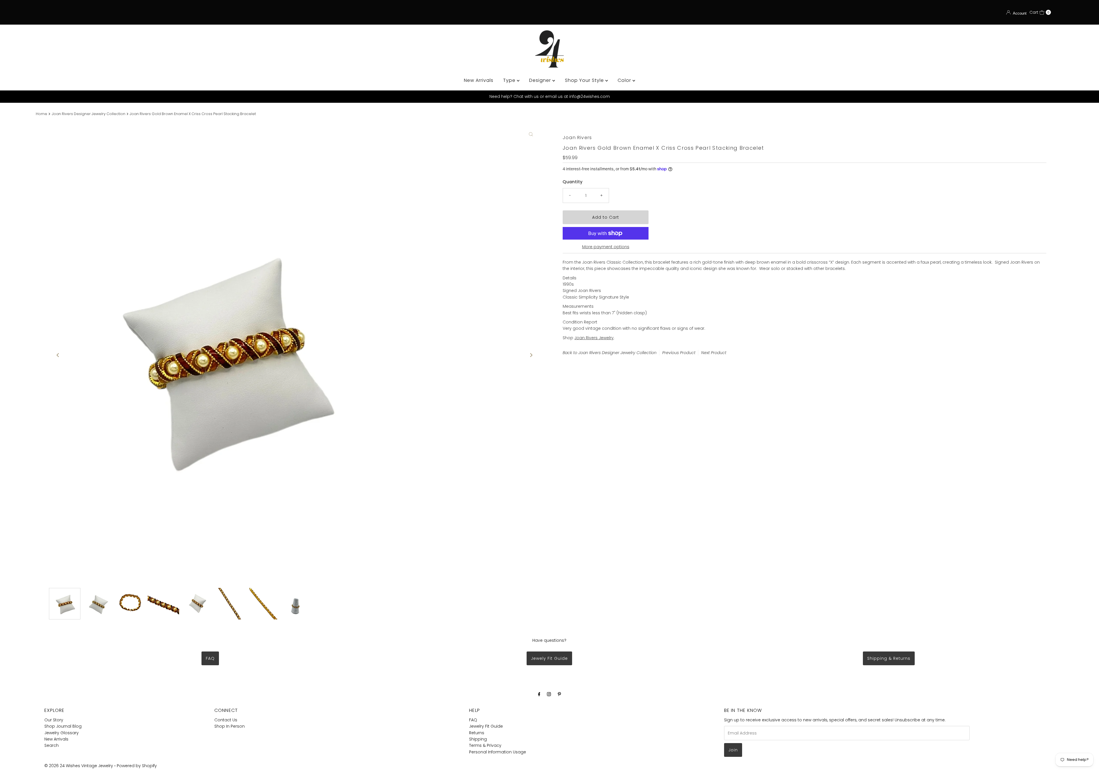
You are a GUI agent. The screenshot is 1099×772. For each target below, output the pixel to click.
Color (625, 80)
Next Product (713, 353)
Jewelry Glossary (61, 733)
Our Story (53, 720)
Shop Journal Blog (63, 726)
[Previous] (58, 355)
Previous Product (678, 353)
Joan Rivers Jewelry (594, 338)
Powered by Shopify (137, 766)
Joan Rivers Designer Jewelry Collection (88, 113)
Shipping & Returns (888, 658)
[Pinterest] (559, 694)
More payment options (605, 247)
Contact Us (225, 720)
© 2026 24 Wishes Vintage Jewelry (79, 766)
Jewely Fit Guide (549, 658)
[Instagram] (549, 694)
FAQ (210, 658)
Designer (540, 80)
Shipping (478, 739)
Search (51, 745)
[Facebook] (539, 694)
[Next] (531, 355)
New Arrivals (478, 80)
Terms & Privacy (485, 745)
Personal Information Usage (497, 752)
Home (41, 113)
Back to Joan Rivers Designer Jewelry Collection (610, 353)
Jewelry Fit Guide (486, 726)
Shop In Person (229, 726)
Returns (476, 733)
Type (510, 80)
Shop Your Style (585, 80)
